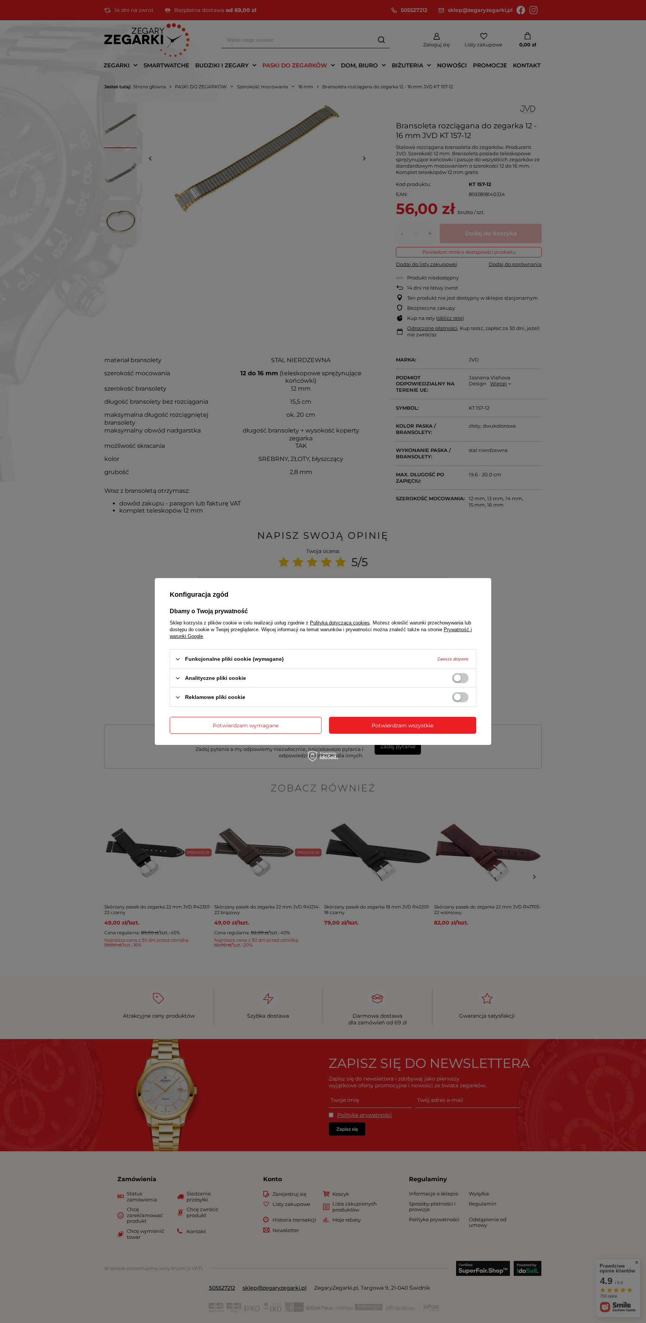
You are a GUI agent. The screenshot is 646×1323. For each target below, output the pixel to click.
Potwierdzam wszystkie (402, 725)
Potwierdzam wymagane (246, 725)
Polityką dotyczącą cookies (340, 623)
